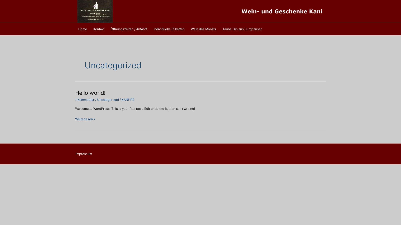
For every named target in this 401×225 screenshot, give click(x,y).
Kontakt (98, 29)
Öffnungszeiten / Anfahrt (129, 29)
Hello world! (90, 93)
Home (82, 29)
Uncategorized (108, 100)
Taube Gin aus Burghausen (242, 29)
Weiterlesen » (85, 119)
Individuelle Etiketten (169, 29)
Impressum (84, 154)
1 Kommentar (84, 100)
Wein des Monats (203, 29)
